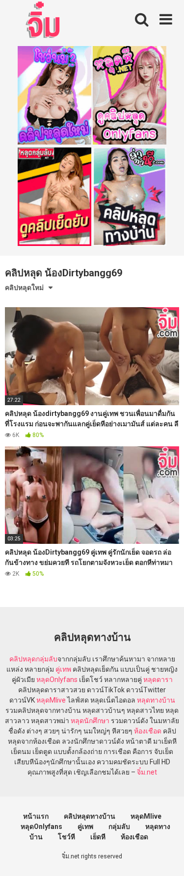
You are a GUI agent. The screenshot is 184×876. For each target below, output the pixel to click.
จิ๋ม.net (147, 772)
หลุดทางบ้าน (156, 700)
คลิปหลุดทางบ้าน (89, 816)
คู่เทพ (63, 669)
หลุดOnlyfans (57, 679)
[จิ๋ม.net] (44, 21)
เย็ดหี (97, 837)
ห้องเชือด (147, 731)
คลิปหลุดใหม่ (24, 288)
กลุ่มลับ (46, 659)
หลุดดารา (158, 679)
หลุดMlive (51, 700)
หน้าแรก (36, 816)
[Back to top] (166, 856)
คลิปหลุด (22, 659)
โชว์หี (66, 837)
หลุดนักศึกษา (90, 721)
